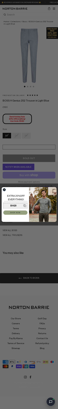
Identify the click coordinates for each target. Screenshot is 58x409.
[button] (15, 205)
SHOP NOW (15, 212)
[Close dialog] (4, 189)
